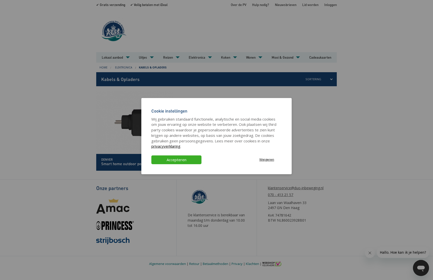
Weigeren (266, 159)
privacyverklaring (165, 146)
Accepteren (176, 159)
